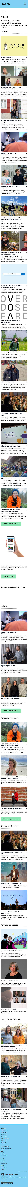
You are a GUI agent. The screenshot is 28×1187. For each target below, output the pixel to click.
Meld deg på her (9, 576)
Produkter (3, 1153)
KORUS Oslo (4, 1136)
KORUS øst (3, 1143)
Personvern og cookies (7, 1182)
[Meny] (25, 3)
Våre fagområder (5, 1147)
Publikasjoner (4, 1155)
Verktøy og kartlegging (6, 1149)
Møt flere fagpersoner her (11, 819)
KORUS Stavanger (5, 1139)
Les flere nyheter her (9, 524)
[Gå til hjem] (6, 4)
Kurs (2, 1151)
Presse (2, 1165)
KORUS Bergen (4, 1130)
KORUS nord (4, 1134)
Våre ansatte (4, 1163)
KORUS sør (3, 1141)
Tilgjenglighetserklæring (7, 1184)
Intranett (3, 1169)
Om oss (2, 1161)
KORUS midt (4, 1132)
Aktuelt (2, 1159)
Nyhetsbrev (3, 1167)
